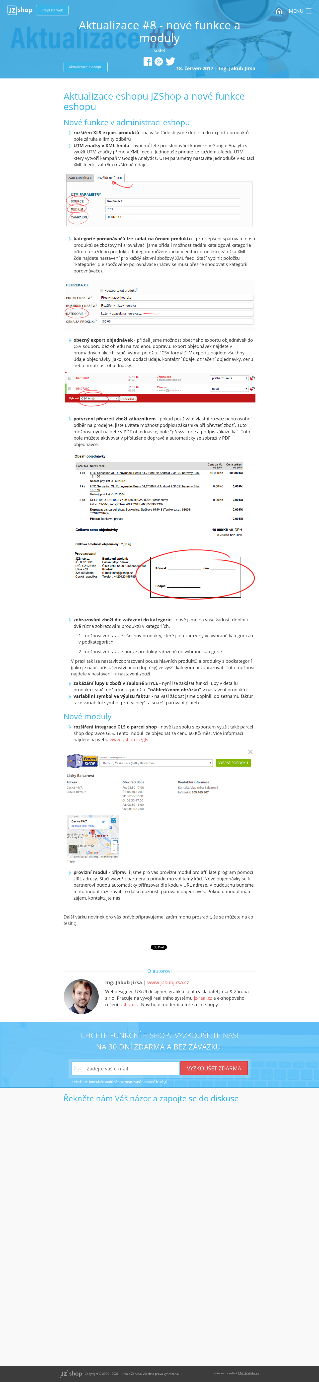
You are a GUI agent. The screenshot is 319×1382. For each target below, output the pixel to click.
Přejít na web (52, 10)
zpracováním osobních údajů (145, 1081)
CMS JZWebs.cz (248, 1373)
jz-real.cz (203, 998)
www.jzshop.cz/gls (129, 739)
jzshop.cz (129, 1004)
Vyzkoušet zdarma (214, 1068)
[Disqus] (159, 1168)
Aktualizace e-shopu (85, 67)
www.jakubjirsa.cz (168, 982)
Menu (297, 10)
